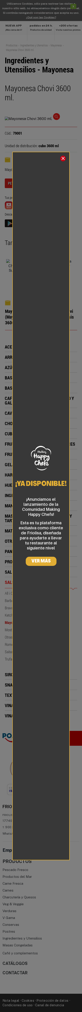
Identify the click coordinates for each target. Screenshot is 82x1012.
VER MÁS (41, 561)
